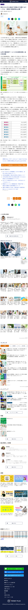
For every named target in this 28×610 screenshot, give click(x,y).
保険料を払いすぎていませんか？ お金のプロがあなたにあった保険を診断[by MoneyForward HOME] (15, 160)
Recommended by (22, 338)
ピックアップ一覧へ (14, 412)
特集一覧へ (14, 439)
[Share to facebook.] (9, 19)
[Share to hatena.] (19, 19)
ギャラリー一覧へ (14, 556)
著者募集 (6, 591)
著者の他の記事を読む (14, 236)
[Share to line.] (16, 19)
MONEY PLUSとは (8, 578)
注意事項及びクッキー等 (9, 586)
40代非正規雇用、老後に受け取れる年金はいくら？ (14, 175)
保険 (2, 16)
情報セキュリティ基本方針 (9, 582)
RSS (5, 593)
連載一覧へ (14, 523)
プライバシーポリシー (8, 584)
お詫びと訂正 (7, 595)
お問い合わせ (7, 588)
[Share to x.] (12, 19)
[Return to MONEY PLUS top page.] (14, 1)
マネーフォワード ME (8, 597)
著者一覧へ (14, 467)
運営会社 (6, 580)
